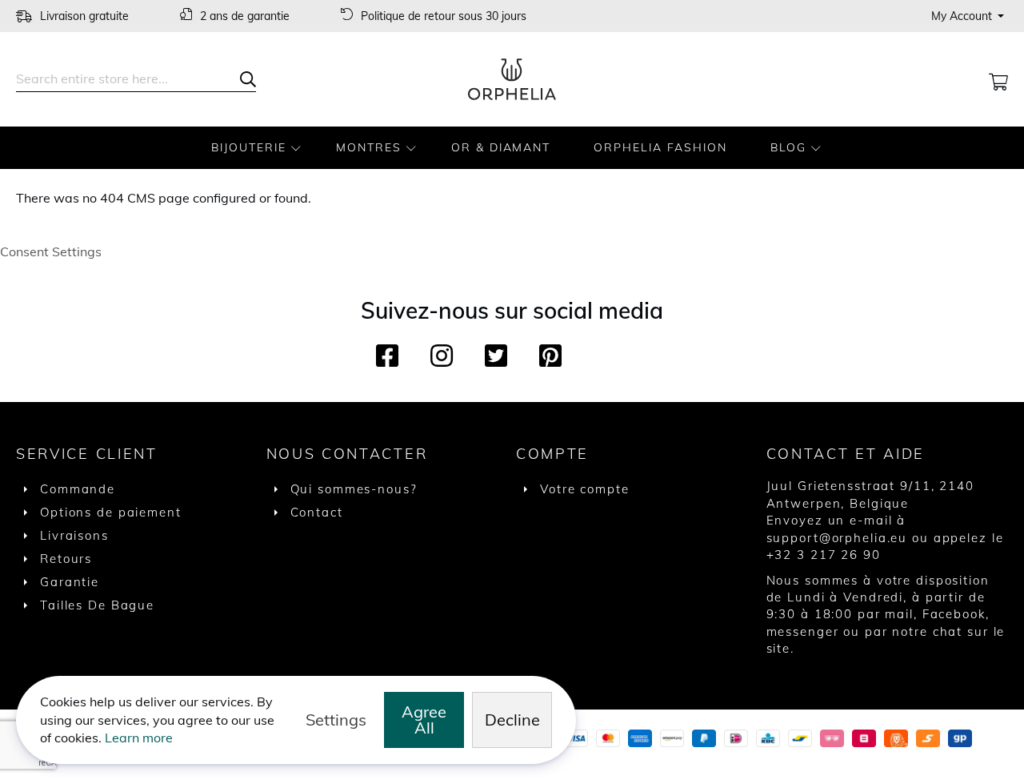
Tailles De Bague (97, 605)
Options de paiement (111, 512)
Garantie (69, 581)
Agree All (424, 720)
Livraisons (74, 535)
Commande (77, 489)
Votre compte (585, 489)
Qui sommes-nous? (354, 489)
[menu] (512, 148)
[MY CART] (998, 79)
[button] (969, 16)
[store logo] (512, 79)
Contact (316, 512)
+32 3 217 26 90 (823, 554)
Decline (512, 720)
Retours (66, 558)
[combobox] (136, 79)
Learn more (139, 738)
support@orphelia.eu (837, 537)
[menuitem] (252, 148)
